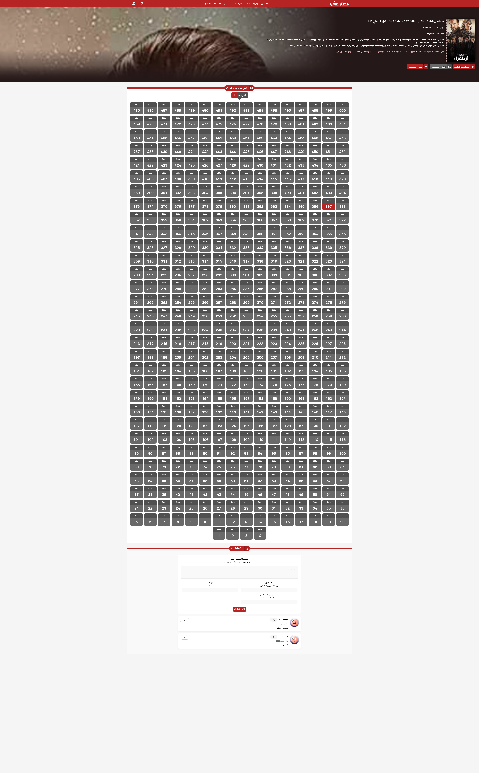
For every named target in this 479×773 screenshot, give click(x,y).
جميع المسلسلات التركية (405, 51)
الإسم (210, 582)
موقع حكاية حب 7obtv (363, 51)
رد (184, 620)
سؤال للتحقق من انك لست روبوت (268, 594)
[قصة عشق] (339, 3)
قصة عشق (265, 3)
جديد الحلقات (439, 51)
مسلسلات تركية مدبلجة (384, 51)
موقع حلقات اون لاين (344, 51)
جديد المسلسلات (424, 51)
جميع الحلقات (236, 3)
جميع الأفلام (223, 3)
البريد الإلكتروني (268, 582)
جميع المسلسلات (251, 3)
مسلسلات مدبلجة (209, 3)
